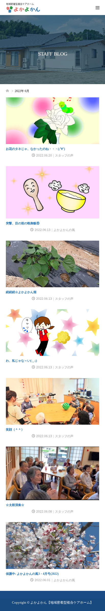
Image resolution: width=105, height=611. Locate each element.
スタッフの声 (64, 155)
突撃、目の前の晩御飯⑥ (23, 223)
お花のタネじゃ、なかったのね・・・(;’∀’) (35, 149)
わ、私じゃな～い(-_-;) (21, 360)
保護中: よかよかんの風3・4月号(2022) (32, 574)
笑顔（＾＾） (15, 429)
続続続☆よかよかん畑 (21, 292)
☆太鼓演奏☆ (15, 505)
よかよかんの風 (64, 230)
